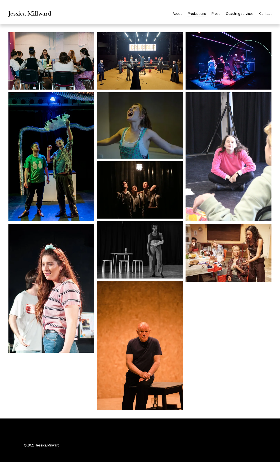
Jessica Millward (29, 13)
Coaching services (240, 14)
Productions (196, 14)
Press (215, 14)
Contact (265, 14)
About (177, 14)
